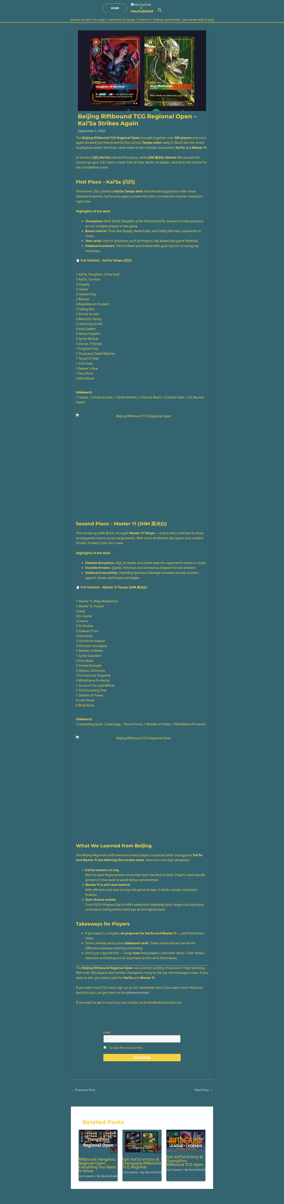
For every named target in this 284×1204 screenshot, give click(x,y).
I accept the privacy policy (125, 1047)
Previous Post (83, 1090)
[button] (115, 8)
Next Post (204, 1090)
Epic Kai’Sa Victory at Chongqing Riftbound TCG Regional (141, 1163)
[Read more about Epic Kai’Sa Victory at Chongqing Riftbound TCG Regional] (142, 1142)
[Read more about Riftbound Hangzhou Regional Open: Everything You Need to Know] (98, 1142)
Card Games (86, 1176)
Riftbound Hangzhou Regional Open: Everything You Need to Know (97, 1165)
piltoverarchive (138, 992)
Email (107, 1032)
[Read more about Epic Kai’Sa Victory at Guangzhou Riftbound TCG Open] (185, 1140)
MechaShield (142, 11)
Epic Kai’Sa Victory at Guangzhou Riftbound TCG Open (184, 1160)
